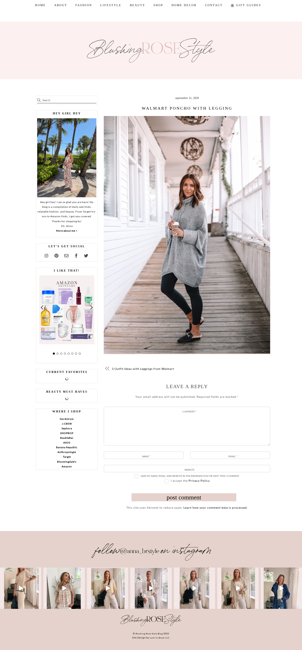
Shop (158, 5)
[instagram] (47, 255)
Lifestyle (110, 5)
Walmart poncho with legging (187, 108)
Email (232, 456)
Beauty (137, 5)
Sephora (67, 428)
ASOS (66, 442)
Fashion (83, 5)
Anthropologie (67, 452)
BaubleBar (67, 437)
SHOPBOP (66, 433)
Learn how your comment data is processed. (215, 507)
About (60, 5)
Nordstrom (67, 418)
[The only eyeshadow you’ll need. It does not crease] (64, 588)
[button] (42, 308)
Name (146, 456)
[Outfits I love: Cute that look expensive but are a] (107, 588)
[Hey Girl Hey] (66, 157)
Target (67, 456)
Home (40, 5)
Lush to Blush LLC (159, 637)
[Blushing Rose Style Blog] (151, 626)
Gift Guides (248, 5)
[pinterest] (56, 255)
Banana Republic (66, 447)
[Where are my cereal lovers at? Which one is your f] (237, 588)
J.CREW (67, 423)
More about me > (66, 230)
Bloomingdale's (66, 461)
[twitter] (86, 255)
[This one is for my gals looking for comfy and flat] (281, 588)
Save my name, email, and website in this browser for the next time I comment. (190, 476)
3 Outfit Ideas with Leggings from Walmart (143, 368)
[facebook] (76, 255)
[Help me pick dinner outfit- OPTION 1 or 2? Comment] (151, 588)
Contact (214, 5)
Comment (189, 411)
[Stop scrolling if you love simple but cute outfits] (194, 588)
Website (189, 469)
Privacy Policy (199, 480)
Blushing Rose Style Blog (149, 633)
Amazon (67, 466)
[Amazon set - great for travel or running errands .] (20, 588)
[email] (66, 255)
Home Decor (184, 5)
